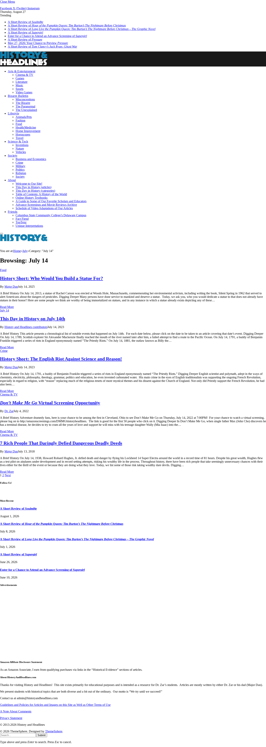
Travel (19, 138)
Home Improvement (28, 131)
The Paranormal (25, 106)
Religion (21, 173)
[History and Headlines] (24, 64)
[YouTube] (145, 493)
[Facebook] (128, 493)
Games (20, 78)
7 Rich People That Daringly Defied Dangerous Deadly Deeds (61, 443)
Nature (20, 148)
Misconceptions (25, 99)
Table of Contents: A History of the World (41, 194)
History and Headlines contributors (25, 327)
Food (19, 124)
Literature (21, 81)
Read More (7, 307)
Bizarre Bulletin (18, 96)
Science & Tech (18, 141)
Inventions (22, 145)
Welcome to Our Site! (29, 183)
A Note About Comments (15, 711)
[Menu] (1, 233)
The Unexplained (26, 110)
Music (19, 85)
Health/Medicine (26, 127)
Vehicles (21, 152)
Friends (12, 211)
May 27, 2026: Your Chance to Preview (38, 43)
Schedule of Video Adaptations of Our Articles (44, 208)
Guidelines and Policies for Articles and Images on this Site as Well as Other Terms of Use (55, 704)
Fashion (20, 120)
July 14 (4, 310)
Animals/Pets (24, 117)
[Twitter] (137, 493)
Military (20, 166)
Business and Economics (31, 159)
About (12, 180)
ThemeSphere (53, 731)
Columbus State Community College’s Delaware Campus (51, 215)
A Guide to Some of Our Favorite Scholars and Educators (51, 201)
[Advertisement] (117, 625)
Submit (42, 735)
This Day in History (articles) (33, 187)
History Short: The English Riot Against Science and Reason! (61, 358)
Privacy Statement (11, 718)
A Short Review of (25, 22)
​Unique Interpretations (29, 225)
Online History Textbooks (32, 197)
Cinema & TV (24, 74)
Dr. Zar (8, 411)
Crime (19, 162)
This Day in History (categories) (35, 190)
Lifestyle (13, 113)
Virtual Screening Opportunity (50, 402)
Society (12, 155)
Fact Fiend (22, 218)
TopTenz (21, 222)
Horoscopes (23, 134)
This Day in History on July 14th (32, 318)
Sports (19, 88)
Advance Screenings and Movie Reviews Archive (46, 204)
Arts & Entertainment (21, 71)
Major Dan (11, 286)
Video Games (24, 92)
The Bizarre (23, 103)
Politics (20, 169)
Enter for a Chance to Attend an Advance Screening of (47, 36)
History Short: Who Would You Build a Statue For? (51, 278)
